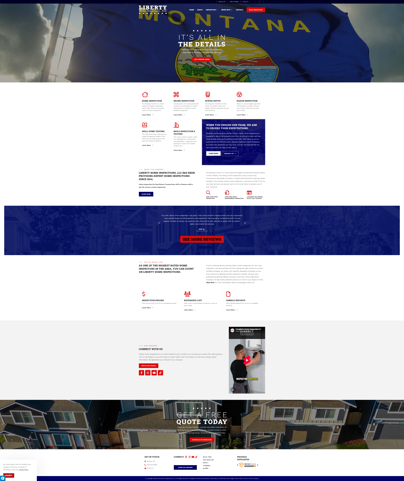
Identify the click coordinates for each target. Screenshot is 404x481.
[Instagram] (147, 372)
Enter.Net (206, 478)
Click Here (210, 282)
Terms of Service (249, 478)
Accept (8, 475)
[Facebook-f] (141, 372)
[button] (202, 59)
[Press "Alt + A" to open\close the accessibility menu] (2, 478)
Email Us (245, 1)
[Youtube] (154, 372)
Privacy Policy (238, 478)
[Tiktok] (160, 372)
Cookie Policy (23, 469)
